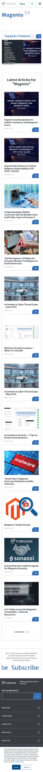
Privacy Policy (19, 762)
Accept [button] (16, 767)
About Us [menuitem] (6, 740)
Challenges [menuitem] (7, 716)
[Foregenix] (9, 3)
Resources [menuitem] (6, 732)
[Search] (32, 3)
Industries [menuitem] (6, 724)
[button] (38, 36)
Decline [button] (26, 767)
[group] (21, 51)
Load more (19, 632)
